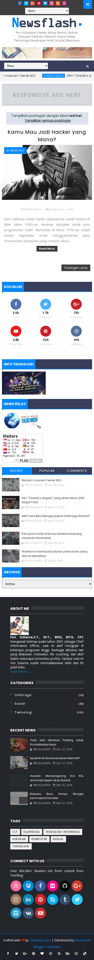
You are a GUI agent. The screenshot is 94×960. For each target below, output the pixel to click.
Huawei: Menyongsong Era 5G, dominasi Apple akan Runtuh (57, 778)
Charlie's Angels (47, 75)
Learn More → (20, 671)
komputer (39, 839)
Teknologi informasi (62, 832)
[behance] (67, 953)
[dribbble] (51, 3)
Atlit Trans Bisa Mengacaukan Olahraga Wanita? (56, 516)
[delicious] (85, 953)
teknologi (23, 712)
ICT (15, 832)
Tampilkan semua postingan (47, 120)
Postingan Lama (75, 268)
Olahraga (23, 695)
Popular (47, 470)
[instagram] (64, 3)
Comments (77, 470)
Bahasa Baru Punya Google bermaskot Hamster (57, 796)
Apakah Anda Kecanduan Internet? (55, 758)
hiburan (19, 839)
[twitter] (26, 3)
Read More (47, 248)
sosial (20, 703)
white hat (17, 150)
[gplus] (32, 3)
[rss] (58, 3)
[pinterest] (39, 3)
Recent (16, 470)
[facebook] (20, 3)
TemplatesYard (40, 940)
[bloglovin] (45, 3)
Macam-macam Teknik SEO (41, 480)
